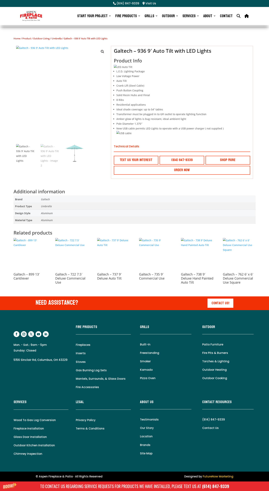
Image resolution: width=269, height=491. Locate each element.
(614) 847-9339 (215, 486)
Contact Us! (220, 303)
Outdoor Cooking (214, 378)
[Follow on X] (31, 334)
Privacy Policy (86, 420)
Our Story (147, 428)
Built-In (145, 344)
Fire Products (126, 15)
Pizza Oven (148, 378)
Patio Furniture (212, 344)
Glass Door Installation (30, 437)
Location (146, 436)
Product (26, 38)
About (207, 15)
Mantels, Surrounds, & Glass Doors (101, 379)
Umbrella (57, 38)
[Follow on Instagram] (24, 334)
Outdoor (168, 15)
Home (17, 38)
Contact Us (210, 428)
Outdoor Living (41, 38)
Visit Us (150, 3)
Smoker (145, 361)
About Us (147, 402)
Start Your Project (92, 15)
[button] (134, 486)
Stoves (81, 362)
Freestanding (149, 353)
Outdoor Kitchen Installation (34, 445)
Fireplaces (83, 345)
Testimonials (149, 419)
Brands (145, 445)
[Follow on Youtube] (38, 334)
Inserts (81, 353)
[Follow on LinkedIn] (46, 334)
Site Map (146, 453)
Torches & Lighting (215, 361)
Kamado (146, 370)
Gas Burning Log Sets (91, 370)
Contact (226, 15)
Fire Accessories (87, 387)
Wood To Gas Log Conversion (35, 420)
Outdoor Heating (214, 370)
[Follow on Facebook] (16, 334)
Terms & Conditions (90, 428)
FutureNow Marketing (218, 476)
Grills (149, 15)
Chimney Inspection (28, 454)
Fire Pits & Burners (215, 353)
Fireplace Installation (29, 428)
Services (189, 15)
